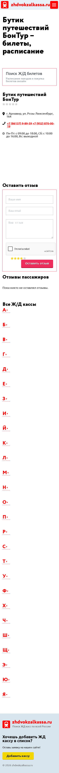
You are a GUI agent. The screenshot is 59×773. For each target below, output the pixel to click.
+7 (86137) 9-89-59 (19, 123)
